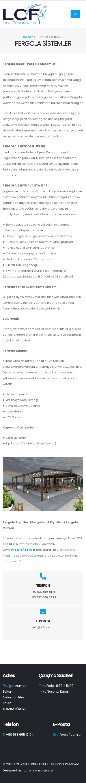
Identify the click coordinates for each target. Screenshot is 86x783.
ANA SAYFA (29, 37)
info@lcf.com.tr (23, 550)
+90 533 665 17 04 (20, 734)
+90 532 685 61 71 (43, 592)
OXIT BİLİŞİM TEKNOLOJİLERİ (39, 770)
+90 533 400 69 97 (43, 597)
